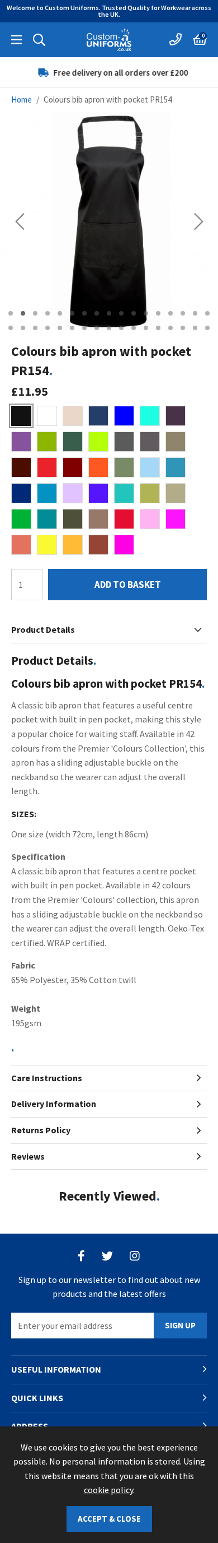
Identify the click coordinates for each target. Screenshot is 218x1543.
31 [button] (170, 328)
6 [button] (72, 313)
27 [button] (121, 328)
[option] (109, 72)
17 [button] (207, 313)
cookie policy (108, 1489)
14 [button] (170, 313)
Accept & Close (109, 1518)
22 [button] (60, 328)
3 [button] (35, 313)
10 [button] (121, 313)
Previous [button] (19, 221)
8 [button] (96, 313)
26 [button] (109, 328)
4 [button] (47, 313)
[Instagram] (135, 1256)
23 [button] (72, 328)
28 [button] (134, 328)
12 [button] (146, 313)
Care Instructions (46, 1077)
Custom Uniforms (109, 39)
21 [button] (47, 328)
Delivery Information (53, 1103)
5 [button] (60, 313)
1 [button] (10, 313)
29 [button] (146, 328)
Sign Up (180, 1325)
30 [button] (158, 328)
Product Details (43, 629)
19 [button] (23, 328)
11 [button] (134, 313)
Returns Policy (40, 1130)
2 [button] (23, 313)
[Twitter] (107, 1256)
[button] (200, 40)
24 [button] (84, 328)
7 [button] (84, 313)
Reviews (28, 1156)
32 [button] (183, 328)
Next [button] (198, 221)
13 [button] (158, 313)
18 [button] (11, 328)
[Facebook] (81, 1256)
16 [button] (195, 313)
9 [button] (109, 313)
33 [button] (195, 328)
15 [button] (183, 313)
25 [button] (97, 328)
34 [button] (207, 328)
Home (21, 99)
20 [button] (35, 328)
